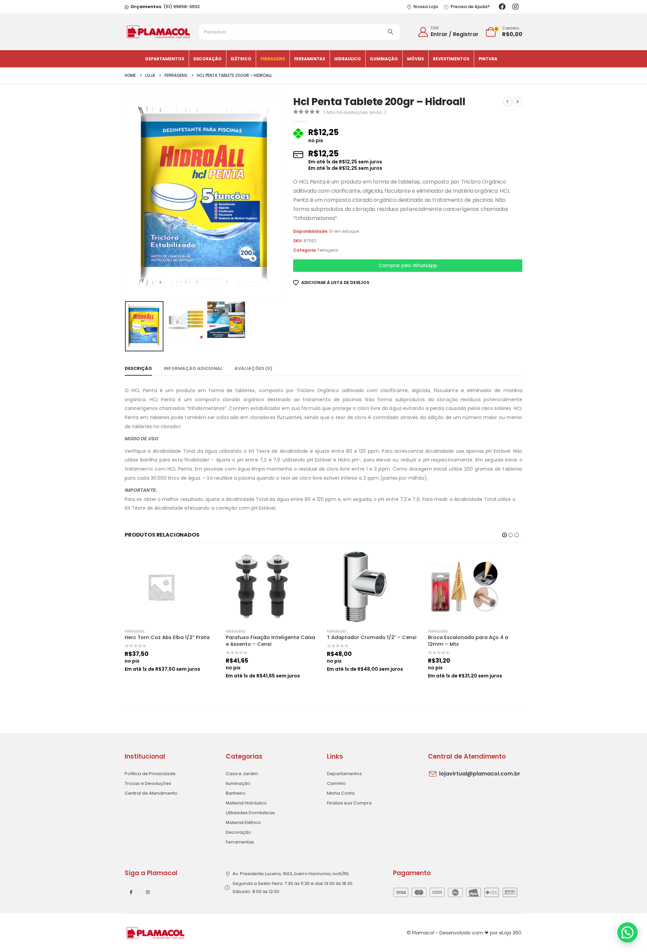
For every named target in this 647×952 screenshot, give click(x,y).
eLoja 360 (510, 932)
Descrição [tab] (138, 368)
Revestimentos (451, 59)
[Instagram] (515, 6)
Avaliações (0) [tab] (253, 368)
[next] (517, 101)
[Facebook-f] (131, 892)
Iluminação (384, 59)
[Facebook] (502, 6)
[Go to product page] (172, 586)
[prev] (507, 101)
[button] (126, 197)
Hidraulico (347, 59)
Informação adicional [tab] (193, 368)
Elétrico (241, 59)
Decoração (207, 59)
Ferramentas (310, 59)
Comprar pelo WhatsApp (408, 265)
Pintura (488, 59)
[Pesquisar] (390, 32)
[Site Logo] (158, 32)
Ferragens (272, 59)
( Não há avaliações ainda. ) (355, 112)
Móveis (415, 59)
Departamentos (164, 59)
